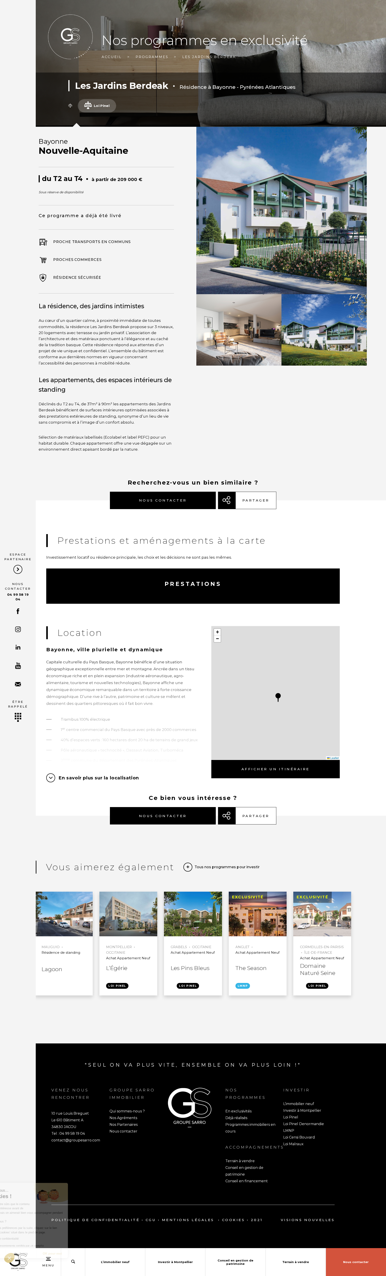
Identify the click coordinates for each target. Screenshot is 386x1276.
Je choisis (51, 1253)
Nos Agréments (123, 1118)
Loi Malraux (293, 1144)
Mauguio (51, 947)
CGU (151, 1220)
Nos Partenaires (123, 1124)
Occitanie (115, 952)
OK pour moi (82, 1253)
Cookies (233, 1220)
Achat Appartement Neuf (128, 958)
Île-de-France (318, 952)
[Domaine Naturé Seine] (322, 914)
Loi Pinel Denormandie (303, 1124)
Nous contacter (18, 591)
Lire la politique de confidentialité (29, 1238)
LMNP (243, 985)
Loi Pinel (117, 985)
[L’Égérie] (128, 914)
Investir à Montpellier (302, 1110)
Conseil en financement (246, 1181)
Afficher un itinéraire (275, 769)
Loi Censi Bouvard (299, 1137)
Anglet (242, 947)
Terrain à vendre (240, 1161)
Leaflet (334, 758)
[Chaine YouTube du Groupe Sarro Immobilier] (17, 666)
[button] (278, 697)
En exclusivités (238, 1111)
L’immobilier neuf (298, 1104)
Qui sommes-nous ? (127, 1111)
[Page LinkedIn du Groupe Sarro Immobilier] (17, 647)
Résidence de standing (61, 952)
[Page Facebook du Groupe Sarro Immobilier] (17, 612)
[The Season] (258, 914)
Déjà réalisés (236, 1118)
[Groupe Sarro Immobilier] (70, 37)
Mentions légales (188, 1220)
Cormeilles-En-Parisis (322, 947)
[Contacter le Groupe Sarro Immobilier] (17, 684)
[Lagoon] (64, 914)
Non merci (20, 1253)
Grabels (179, 947)
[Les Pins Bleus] (193, 914)
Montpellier (119, 947)
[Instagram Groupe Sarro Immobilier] (17, 630)
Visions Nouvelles (308, 1220)
